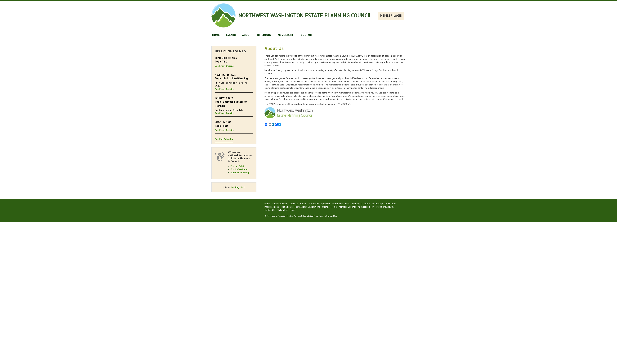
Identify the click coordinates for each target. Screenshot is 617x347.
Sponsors (325, 203)
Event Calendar (280, 203)
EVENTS (231, 35)
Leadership (377, 203)
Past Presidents (271, 206)
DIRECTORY (264, 35)
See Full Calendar (224, 139)
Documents (337, 203)
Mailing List (237, 187)
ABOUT (246, 35)
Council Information (309, 203)
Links (347, 203)
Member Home (329, 206)
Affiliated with (240, 157)
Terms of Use (332, 216)
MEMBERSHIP (286, 35)
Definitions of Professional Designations (301, 206)
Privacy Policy (318, 216)
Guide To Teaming (239, 172)
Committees (390, 203)
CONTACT (306, 35)
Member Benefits (347, 206)
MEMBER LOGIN (391, 16)
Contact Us (269, 210)
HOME (216, 35)
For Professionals (239, 169)
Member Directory (361, 203)
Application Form (366, 206)
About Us (293, 203)
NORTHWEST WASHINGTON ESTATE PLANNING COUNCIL (305, 15)
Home (267, 203)
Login (292, 210)
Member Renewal (384, 206)
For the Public (237, 166)
